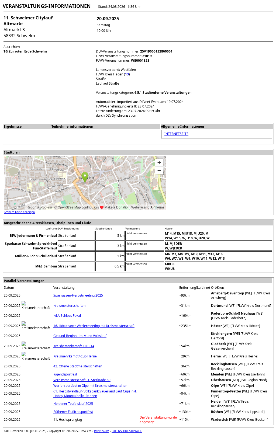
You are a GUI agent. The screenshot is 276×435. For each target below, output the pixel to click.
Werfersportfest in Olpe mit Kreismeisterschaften (90, 385)
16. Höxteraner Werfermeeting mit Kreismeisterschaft (93, 325)
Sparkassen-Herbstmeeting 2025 (78, 295)
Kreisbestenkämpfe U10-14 (73, 346)
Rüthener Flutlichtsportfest (73, 411)
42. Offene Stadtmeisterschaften (77, 366)
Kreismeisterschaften (69, 305)
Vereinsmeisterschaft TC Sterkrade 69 (82, 380)
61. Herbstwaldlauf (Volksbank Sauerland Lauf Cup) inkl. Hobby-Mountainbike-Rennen (95, 393)
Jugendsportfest (65, 374)
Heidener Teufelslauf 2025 (73, 403)
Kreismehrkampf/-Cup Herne (75, 356)
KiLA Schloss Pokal (67, 315)
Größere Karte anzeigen (19, 212)
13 (127, 74)
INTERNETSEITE (176, 133)
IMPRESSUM (101, 431)
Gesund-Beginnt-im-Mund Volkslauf (79, 335)
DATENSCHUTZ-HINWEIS (127, 431)
